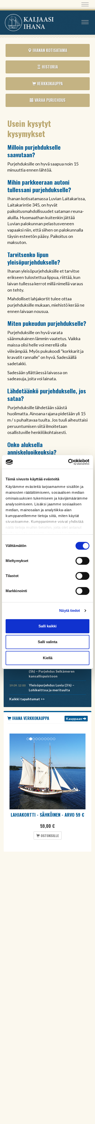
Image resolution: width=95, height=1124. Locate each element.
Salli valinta (47, 642)
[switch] (82, 561)
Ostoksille (49, 835)
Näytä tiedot (69, 610)
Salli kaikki (47, 626)
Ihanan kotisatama (49, 50)
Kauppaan (74, 719)
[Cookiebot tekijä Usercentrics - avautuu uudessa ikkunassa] (68, 462)
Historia (49, 67)
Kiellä (47, 658)
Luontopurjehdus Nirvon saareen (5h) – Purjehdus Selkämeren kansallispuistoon (55, 671)
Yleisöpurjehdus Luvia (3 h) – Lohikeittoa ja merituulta (51, 687)
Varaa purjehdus (50, 100)
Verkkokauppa (49, 83)
